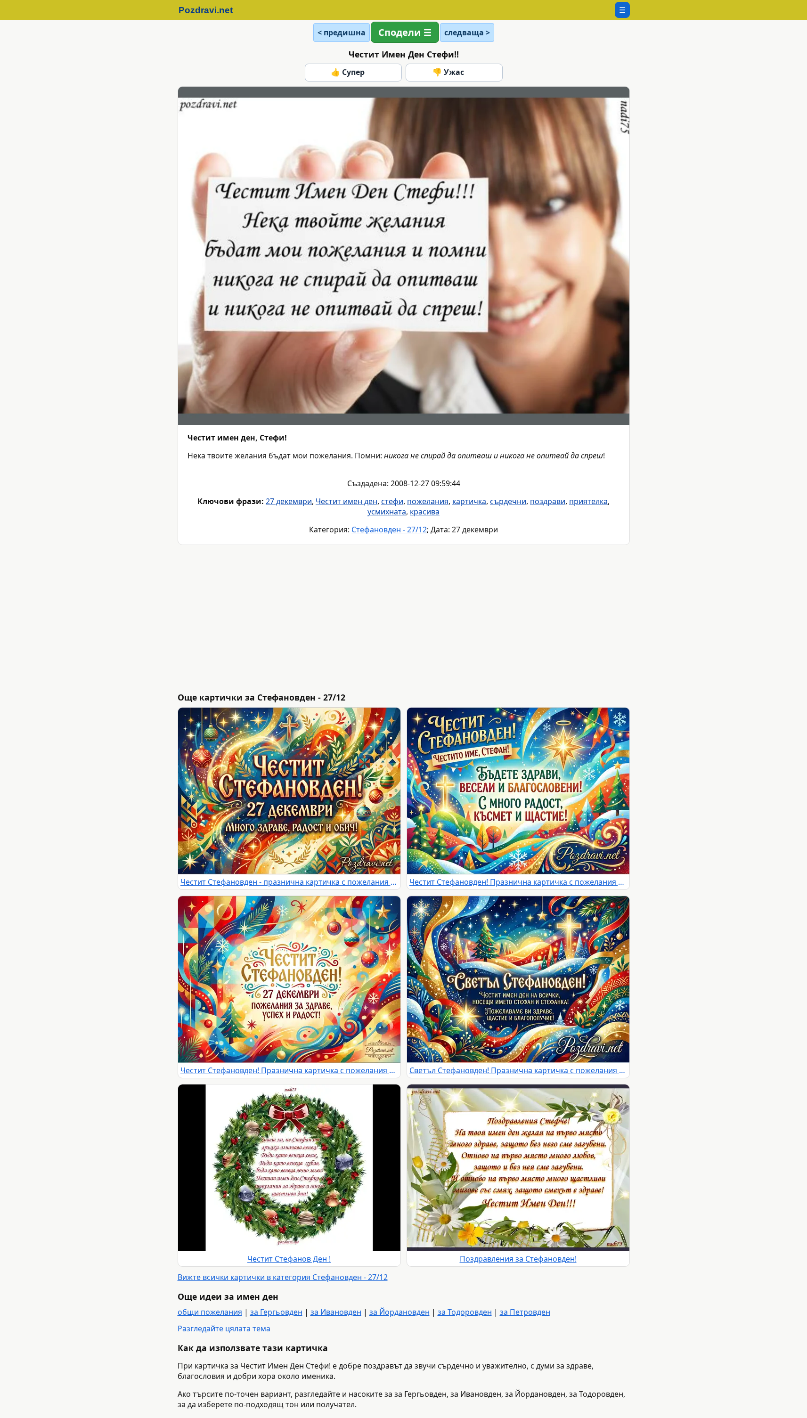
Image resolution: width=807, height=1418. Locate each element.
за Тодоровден (465, 1312)
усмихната (386, 511)
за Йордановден (399, 1312)
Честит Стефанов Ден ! (289, 1259)
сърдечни (508, 501)
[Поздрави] (210, 9)
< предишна (342, 32)
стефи (392, 501)
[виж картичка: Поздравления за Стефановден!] (518, 1167)
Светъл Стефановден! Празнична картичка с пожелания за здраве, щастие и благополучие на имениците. (518, 1070)
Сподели (399, 32)
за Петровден (525, 1312)
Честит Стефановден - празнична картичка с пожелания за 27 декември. (289, 882)
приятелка (588, 501)
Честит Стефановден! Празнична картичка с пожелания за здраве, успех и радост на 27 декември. (289, 1070)
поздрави (547, 501)
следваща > (467, 32)
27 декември (289, 501)
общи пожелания (210, 1312)
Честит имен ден (346, 501)
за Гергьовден (276, 1312)
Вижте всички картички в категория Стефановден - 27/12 (283, 1277)
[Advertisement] (460, 619)
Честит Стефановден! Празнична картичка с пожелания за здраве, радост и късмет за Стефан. (518, 882)
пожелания (427, 501)
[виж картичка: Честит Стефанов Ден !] (289, 1167)
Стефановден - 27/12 (389, 529)
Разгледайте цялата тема (224, 1328)
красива (425, 511)
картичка (469, 501)
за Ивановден (335, 1312)
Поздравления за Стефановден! (518, 1259)
